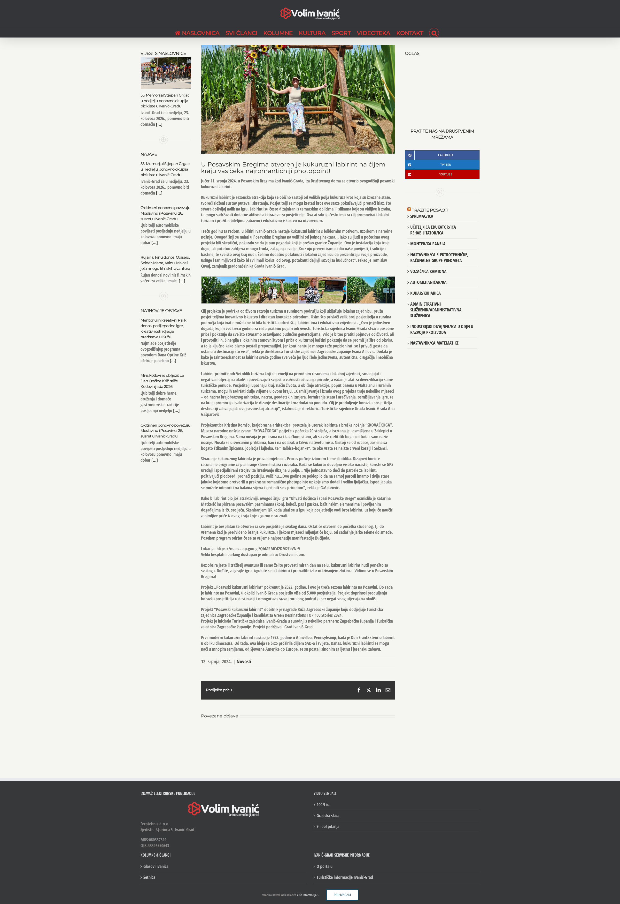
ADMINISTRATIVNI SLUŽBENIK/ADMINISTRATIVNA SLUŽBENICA (436, 309)
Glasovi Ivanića (155, 866)
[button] (434, 32)
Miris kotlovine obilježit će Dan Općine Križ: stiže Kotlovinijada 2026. (162, 381)
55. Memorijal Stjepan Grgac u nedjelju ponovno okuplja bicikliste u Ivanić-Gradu (164, 101)
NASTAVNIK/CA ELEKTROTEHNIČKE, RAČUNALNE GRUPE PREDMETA (439, 257)
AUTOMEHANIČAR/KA (428, 282)
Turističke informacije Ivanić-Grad (345, 877)
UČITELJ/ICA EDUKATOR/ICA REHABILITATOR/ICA (433, 230)
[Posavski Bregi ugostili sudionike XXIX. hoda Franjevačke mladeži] (294, 732)
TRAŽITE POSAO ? (430, 210)
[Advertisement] (442, 87)
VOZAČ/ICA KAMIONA (428, 271)
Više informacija (307, 895)
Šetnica (149, 877)
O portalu (325, 866)
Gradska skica (328, 815)
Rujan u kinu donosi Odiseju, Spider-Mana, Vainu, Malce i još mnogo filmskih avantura (165, 263)
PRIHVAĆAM (342, 895)
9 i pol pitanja (328, 826)
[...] (159, 124)
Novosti (244, 661)
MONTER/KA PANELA (428, 244)
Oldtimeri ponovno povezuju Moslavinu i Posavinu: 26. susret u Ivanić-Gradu (165, 213)
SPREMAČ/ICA (421, 216)
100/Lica (323, 804)
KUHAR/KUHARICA (425, 293)
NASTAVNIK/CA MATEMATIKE (434, 343)
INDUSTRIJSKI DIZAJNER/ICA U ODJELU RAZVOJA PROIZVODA (441, 329)
